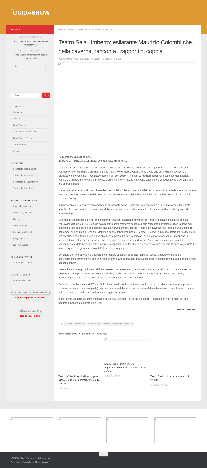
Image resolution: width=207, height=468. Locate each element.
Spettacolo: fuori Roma (23, 188)
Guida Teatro (66, 29)
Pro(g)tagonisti (19, 238)
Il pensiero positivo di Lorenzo (30, 297)
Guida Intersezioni (21, 280)
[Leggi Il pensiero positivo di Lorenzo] (30, 292)
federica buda (79, 324)
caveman (68, 324)
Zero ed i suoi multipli (30, 316)
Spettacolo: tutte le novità (24, 169)
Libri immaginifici (20, 245)
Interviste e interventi (22, 232)
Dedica (16, 151)
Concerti (17, 219)
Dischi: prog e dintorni (23, 212)
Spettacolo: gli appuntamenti (26, 182)
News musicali (20, 225)
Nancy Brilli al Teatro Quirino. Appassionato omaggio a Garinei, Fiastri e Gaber (125, 368)
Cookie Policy (19, 144)
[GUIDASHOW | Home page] (30, 13)
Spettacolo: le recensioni (94, 29)
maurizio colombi (94, 324)
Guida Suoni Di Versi (22, 138)
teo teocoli (129, 324)
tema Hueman (42, 462)
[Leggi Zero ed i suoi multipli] (30, 311)
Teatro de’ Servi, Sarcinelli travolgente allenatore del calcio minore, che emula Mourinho (79, 380)
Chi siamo (17, 112)
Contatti (16, 118)
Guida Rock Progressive (24, 131)
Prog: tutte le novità (22, 206)
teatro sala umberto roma (113, 324)
